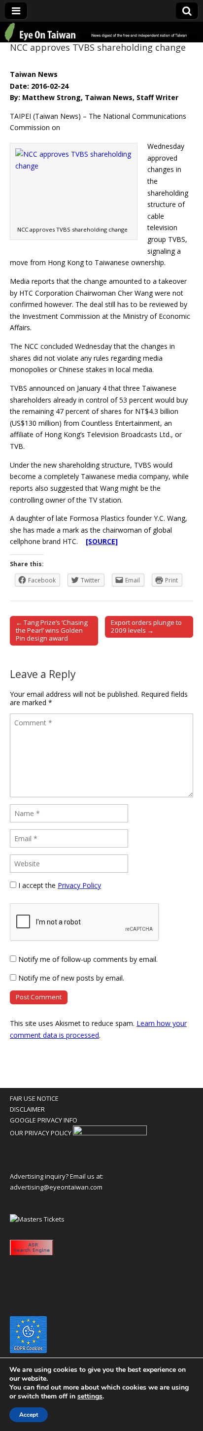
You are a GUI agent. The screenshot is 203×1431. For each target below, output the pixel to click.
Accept (28, 1415)
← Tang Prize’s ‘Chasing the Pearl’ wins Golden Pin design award (52, 630)
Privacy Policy (79, 885)
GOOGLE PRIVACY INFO (43, 1120)
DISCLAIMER (27, 1109)
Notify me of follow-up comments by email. (88, 959)
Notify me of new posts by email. (71, 978)
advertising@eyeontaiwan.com (56, 1187)
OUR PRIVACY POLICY (40, 1132)
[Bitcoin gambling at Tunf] (110, 1132)
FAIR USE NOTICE (34, 1098)
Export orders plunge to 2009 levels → (146, 626)
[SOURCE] (102, 541)
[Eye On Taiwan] (101, 32)
